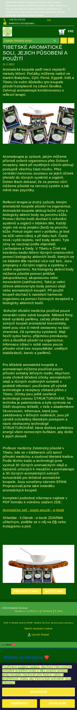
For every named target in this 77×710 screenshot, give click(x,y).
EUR (54, 20)
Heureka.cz (21, 611)
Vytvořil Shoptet (40, 634)
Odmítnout (19, 703)
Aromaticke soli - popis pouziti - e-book (33, 510)
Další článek (54, 591)
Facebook (47, 611)
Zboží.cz (34, 611)
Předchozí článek (26, 591)
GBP (58, 20)
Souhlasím (57, 703)
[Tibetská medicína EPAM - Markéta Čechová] (7, 31)
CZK (49, 20)
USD (72, 20)
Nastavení (38, 691)
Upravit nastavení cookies (38, 628)
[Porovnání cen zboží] (8, 644)
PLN (68, 20)
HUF (63, 20)
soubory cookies (28, 666)
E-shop (58, 611)
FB (54, 522)
